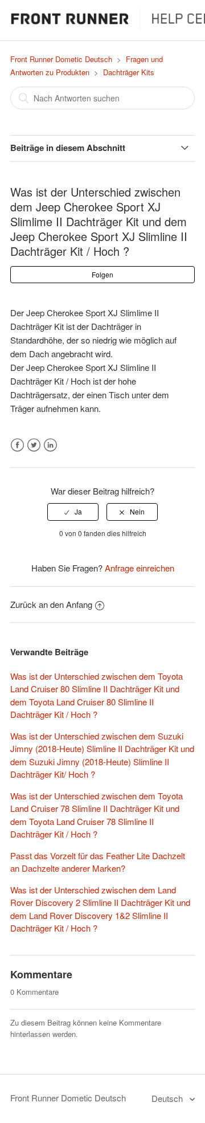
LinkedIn (50, 445)
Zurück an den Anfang (51, 604)
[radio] (73, 511)
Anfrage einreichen (139, 568)
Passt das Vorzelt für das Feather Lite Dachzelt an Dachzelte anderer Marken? (97, 862)
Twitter (34, 445)
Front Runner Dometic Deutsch (61, 59)
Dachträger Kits (128, 72)
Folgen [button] (102, 274)
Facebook (17, 445)
